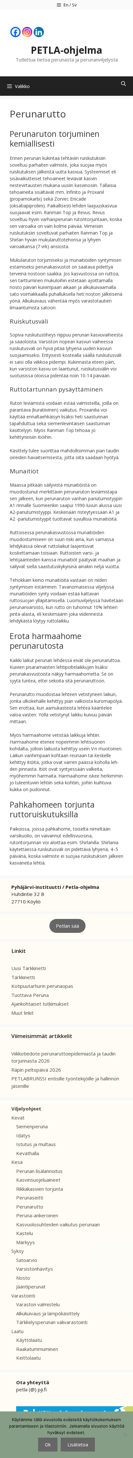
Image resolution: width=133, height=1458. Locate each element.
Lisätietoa (77, 1444)
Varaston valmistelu (38, 1304)
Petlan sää (67, 925)
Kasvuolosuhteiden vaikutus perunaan (58, 1224)
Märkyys (25, 1242)
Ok (48, 1444)
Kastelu (24, 1233)
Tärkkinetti (23, 977)
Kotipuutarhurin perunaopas (42, 986)
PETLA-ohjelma (66, 50)
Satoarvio (26, 1260)
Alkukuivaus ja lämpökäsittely (48, 1313)
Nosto (23, 1278)
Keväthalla (27, 1153)
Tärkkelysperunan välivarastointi (51, 1322)
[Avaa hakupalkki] (123, 83)
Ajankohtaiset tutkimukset (40, 1003)
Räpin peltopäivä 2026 (36, 1069)
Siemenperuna (32, 1126)
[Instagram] (27, 32)
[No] (125, 1434)
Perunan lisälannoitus (39, 1171)
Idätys (23, 1135)
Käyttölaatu (29, 1340)
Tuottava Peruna (30, 995)
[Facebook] (15, 32)
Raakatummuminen (37, 1349)
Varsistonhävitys (34, 1268)
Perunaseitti (29, 1197)
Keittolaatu (28, 1357)
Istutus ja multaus (36, 1144)
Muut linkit (22, 1013)
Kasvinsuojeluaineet (38, 1179)
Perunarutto (29, 1206)
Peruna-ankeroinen (37, 1215)
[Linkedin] (39, 32)
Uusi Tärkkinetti (28, 968)
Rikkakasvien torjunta (39, 1189)
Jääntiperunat (31, 1286)
